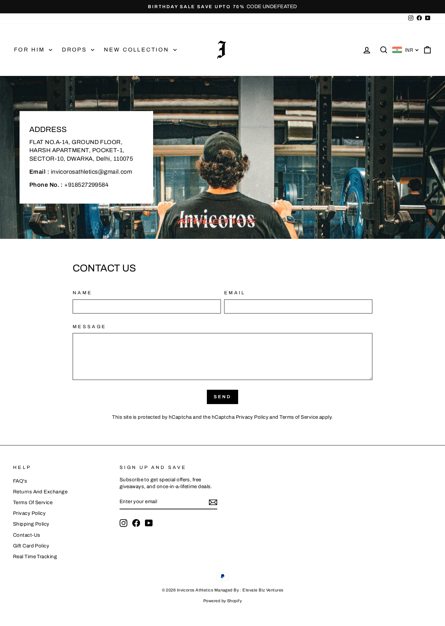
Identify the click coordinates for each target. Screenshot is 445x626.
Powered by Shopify (222, 601)
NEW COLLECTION (138, 50)
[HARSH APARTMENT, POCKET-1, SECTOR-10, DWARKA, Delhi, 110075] (222, 157)
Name (82, 292)
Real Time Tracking (35, 556)
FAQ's (20, 481)
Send (223, 396)
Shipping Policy (31, 524)
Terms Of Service (32, 502)
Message (89, 326)
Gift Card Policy (31, 545)
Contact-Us (26, 535)
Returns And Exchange (40, 491)
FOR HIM (30, 50)
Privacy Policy (252, 417)
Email (235, 292)
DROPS (75, 50)
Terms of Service (299, 417)
